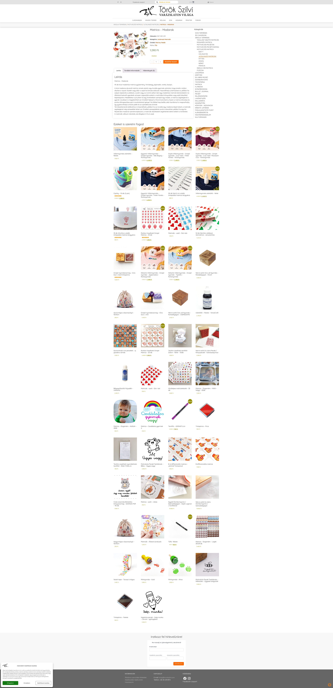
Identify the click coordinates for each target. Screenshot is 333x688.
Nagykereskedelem (203, 115)
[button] (145, 31)
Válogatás (203, 54)
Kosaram (179, 20)
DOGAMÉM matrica (204, 42)
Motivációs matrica (135, 24)
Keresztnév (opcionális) (173, 655)
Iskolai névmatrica (205, 68)
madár (163, 42)
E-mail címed (152, 646)
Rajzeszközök (201, 96)
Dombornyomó (201, 80)
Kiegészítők (200, 103)
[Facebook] (185, 678)
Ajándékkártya (201, 112)
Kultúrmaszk (200, 117)
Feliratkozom (178, 663)
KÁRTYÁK (198, 75)
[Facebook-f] (118, 2)
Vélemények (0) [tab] (149, 71)
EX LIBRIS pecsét (201, 77)
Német (201, 63)
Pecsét (198, 94)
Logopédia (199, 73)
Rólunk (163, 20)
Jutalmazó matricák (151, 24)
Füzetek (200, 70)
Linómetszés (200, 98)
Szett (201, 52)
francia (202, 66)
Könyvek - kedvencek (204, 105)
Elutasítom (27, 683)
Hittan (201, 59)
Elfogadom (10, 683)
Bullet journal (202, 91)
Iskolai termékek (120, 24)
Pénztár (189, 20)
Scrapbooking (201, 89)
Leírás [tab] (118, 71)
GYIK (170, 20)
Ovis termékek (201, 33)
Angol (201, 61)
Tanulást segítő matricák (208, 40)
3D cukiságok (200, 35)
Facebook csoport (139, 2)
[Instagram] (121, 2)
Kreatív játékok (202, 108)
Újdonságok (137, 20)
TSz (156, 45)
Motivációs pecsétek (205, 45)
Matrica (158, 42)
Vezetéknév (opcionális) (155, 655)
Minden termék (150, 20)
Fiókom (198, 20)
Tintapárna (200, 82)
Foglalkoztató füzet (204, 110)
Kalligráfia (200, 101)
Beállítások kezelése (43, 683)
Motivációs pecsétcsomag (208, 47)
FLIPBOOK (199, 87)
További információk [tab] (132, 71)
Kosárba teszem (171, 62)
